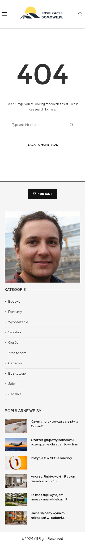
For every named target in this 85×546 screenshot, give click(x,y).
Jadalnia (14, 394)
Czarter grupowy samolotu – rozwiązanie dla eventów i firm (54, 442)
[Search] (80, 14)
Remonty (15, 311)
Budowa (14, 301)
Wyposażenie (18, 322)
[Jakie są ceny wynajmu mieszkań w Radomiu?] (16, 518)
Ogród (13, 342)
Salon (12, 383)
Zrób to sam (17, 353)
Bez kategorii (18, 373)
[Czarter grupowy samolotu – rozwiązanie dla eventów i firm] (16, 444)
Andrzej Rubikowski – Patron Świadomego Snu (53, 478)
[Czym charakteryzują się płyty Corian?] (16, 426)
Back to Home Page (43, 145)
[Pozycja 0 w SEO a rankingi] (16, 463)
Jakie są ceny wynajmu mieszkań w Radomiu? (49, 515)
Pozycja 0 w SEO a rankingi (51, 458)
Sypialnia (14, 332)
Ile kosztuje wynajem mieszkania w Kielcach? (49, 497)
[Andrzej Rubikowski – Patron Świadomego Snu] (16, 481)
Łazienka (15, 363)
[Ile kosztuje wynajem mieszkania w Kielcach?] (16, 499)
